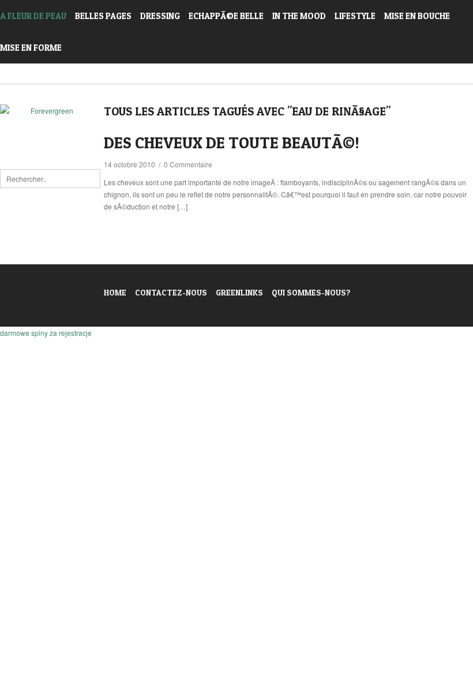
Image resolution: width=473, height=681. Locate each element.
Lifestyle (355, 15)
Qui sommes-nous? (311, 292)
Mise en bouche (417, 15)
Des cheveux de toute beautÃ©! (231, 142)
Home (115, 292)
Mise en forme (31, 47)
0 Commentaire (188, 164)
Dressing (160, 15)
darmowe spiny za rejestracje (46, 333)
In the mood (299, 15)
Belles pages (103, 15)
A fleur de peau (33, 15)
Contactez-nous (171, 292)
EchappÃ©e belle (226, 15)
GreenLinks (239, 292)
